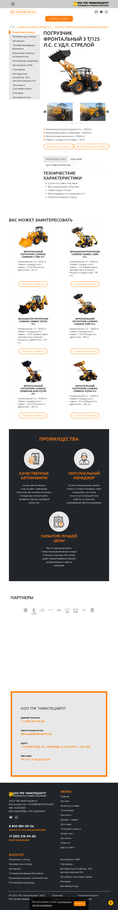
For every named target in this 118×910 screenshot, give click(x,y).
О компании (67, 810)
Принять (79, 903)
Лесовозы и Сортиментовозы (22, 87)
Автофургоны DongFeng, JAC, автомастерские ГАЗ (24, 77)
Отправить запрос (71, 829)
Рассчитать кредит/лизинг (91, 146)
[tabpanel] (59, 112)
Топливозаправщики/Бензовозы (24, 47)
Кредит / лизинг (69, 819)
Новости (65, 842)
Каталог (65, 801)
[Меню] (13, 4)
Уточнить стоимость (33, 284)
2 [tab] (74, 123)
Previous (44, 111)
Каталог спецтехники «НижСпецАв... (73, 26)
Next (107, 111)
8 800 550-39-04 (25, 12)
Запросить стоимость (58, 146)
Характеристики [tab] (55, 159)
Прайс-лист (67, 833)
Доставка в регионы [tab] (58, 165)
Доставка (66, 824)
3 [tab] (77, 123)
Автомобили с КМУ (23, 65)
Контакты (66, 815)
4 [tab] (80, 123)
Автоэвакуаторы (22, 97)
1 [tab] (72, 123)
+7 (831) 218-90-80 (22, 836)
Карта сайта (68, 847)
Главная (65, 796)
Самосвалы (19, 69)
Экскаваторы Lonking (24, 36)
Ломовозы (18, 93)
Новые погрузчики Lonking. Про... (34, 26)
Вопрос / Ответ (59, 18)
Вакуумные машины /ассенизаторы (24, 55)
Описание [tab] (76, 159)
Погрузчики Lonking (23, 32)
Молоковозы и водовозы (25, 60)
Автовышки (18, 40)
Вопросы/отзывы (70, 805)
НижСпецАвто (101, 26)
